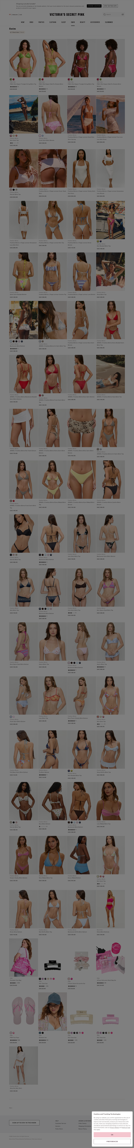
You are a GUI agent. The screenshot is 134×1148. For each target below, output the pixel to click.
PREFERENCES (112, 1141)
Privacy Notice (114, 1127)
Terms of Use (126, 1127)
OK (112, 1135)
